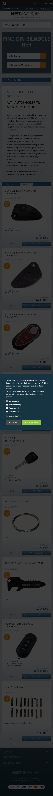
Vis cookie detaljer (13, 416)
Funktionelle (14, 408)
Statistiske (14, 411)
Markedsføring (15, 404)
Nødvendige (14, 401)
